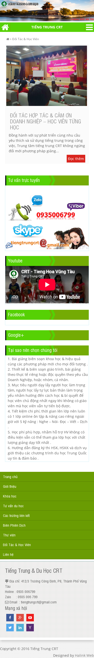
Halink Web (84, 655)
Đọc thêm (76, 158)
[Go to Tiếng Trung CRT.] (7, 39)
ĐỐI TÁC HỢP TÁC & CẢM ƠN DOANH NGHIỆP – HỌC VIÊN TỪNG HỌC (45, 121)
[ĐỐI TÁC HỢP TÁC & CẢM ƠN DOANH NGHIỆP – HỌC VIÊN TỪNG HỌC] (47, 76)
